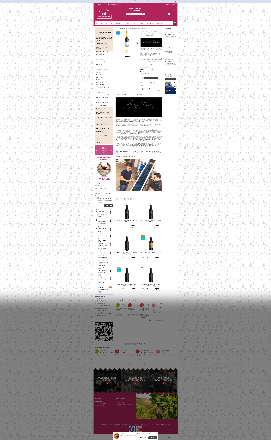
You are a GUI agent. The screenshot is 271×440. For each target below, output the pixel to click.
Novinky (98, 183)
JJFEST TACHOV (143, 424)
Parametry (125, 94)
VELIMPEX (150, 424)
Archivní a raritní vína (102, 100)
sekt (153, 48)
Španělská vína (100, 82)
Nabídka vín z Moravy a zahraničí (102, 48)
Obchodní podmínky (101, 300)
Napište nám (160, 23)
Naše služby (109, 23)
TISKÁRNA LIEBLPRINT (126, 424)
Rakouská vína (100, 79)
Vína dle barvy (100, 90)
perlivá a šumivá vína (102, 97)
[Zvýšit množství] (143, 77)
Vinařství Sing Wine (153, 82)
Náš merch (99, 139)
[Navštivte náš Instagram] (139, 429)
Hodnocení (139, 94)
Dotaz (152, 89)
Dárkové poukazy (100, 108)
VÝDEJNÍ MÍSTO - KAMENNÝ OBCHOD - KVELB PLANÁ (102, 187)
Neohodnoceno (149, 35)
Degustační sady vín (101, 43)
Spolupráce (119, 23)
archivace (150, 61)
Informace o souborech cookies (104, 307)
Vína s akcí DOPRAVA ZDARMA (103, 121)
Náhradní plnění (100, 29)
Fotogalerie (150, 23)
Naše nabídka (152, 83)
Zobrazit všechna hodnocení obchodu (135, 365)
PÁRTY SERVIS (99, 131)
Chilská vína (99, 64)
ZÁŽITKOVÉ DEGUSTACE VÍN (107, 424)
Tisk (145, 89)
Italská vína (99, 67)
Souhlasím (153, 437)
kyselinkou (154, 54)
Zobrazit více (108, 205)
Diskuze (132, 94)
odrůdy (131, 152)
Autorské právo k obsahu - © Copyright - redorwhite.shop (103, 309)
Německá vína (100, 72)
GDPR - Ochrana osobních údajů (104, 305)
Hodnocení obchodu (130, 23)
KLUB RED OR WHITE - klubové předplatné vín (103, 33)
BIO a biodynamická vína (102, 102)
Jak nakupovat (100, 298)
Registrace (174, 4)
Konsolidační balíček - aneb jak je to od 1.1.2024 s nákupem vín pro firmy (103, 200)
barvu (141, 53)
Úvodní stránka (96, 23)
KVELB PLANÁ (157, 424)
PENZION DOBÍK (135, 424)
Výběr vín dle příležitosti (103, 87)
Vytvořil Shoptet (173, 437)
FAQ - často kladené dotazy (103, 303)
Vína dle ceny (100, 92)
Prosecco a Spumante (102, 51)
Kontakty (141, 23)
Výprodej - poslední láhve (103, 135)
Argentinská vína (101, 57)
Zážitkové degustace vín (102, 128)
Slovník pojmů (100, 312)
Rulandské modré (144, 52)
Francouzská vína (101, 62)
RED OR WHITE (117, 424)
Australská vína (100, 59)
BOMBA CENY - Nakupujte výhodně (102, 113)
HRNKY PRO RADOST (165, 424)
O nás (101, 23)
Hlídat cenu (158, 90)
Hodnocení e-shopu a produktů (104, 313)
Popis (118, 94)
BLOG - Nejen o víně (101, 315)
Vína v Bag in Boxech (101, 105)
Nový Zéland (99, 74)
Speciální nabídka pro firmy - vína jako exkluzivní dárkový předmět (104, 39)
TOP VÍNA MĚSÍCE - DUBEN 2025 (103, 117)
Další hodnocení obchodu (155, 320)
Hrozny (133, 120)
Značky (98, 142)
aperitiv (159, 58)
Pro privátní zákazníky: (121, 402)
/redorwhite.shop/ (100, 407)
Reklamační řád (100, 302)
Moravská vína (100, 54)
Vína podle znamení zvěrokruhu (104, 95)
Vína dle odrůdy (100, 84)
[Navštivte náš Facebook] (132, 429)
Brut (151, 48)
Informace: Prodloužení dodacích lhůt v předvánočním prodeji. (103, 193)
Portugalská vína (101, 77)
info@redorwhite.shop (101, 403)
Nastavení (143, 437)
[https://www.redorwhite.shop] (104, 13)
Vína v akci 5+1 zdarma (102, 124)
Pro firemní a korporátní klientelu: (124, 404)
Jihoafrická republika (102, 69)
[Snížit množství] (143, 78)
